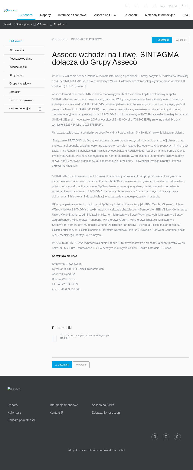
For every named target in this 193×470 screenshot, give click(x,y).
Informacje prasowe (86, 39)
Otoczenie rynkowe (21, 100)
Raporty (45, 15)
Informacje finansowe (72, 15)
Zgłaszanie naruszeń (106, 412)
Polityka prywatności (21, 420)
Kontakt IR (57, 412)
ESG (186, 15)
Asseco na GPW (105, 15)
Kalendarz (131, 15)
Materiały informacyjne (160, 15)
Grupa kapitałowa (20, 83)
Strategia (14, 91)
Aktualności (16, 50)
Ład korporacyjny (20, 108)
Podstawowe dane (20, 58)
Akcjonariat (16, 75)
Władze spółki (18, 66)
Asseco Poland (168, 6)
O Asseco (26, 15)
